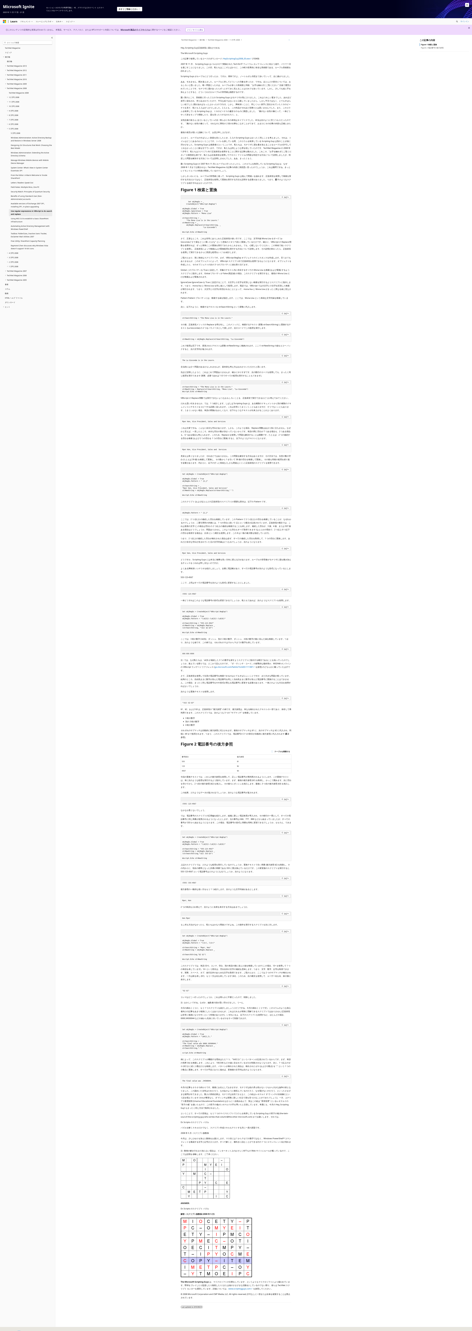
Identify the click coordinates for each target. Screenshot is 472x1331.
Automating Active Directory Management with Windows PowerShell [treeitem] (30, 227)
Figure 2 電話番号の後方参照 (432, 48)
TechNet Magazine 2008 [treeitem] (19, 93)
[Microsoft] (4, 21)
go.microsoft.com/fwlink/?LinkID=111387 (234, 667)
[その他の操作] (289, 40)
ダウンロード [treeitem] (10, 302)
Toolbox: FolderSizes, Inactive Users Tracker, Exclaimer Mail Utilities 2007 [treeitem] (29, 235)
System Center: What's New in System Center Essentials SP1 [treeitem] (29, 169)
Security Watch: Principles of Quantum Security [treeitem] (30, 191)
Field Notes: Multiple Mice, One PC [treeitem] (25, 187)
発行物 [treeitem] (9, 61)
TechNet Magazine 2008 (218, 40)
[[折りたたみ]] (52, 38)
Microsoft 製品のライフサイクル (135, 29)
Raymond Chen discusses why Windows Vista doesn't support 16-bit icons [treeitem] (29, 247)
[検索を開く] (457, 21)
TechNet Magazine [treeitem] (12, 48)
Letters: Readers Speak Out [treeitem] (22, 182)
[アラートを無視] (467, 5)
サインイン (464, 21)
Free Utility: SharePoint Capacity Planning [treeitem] (28, 241)
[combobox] (27, 43)
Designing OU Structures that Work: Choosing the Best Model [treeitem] (31, 146)
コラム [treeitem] (7, 289)
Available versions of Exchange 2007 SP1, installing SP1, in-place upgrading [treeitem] (28, 205)
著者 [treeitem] (6, 284)
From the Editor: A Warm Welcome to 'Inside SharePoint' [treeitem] (29, 176)
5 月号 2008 (235, 40)
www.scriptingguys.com (239, 1288)
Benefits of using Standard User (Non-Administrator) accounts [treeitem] (26, 197)
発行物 (202, 40)
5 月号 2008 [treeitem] (15, 133)
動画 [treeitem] (6, 293)
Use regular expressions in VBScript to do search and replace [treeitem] (31, 212)
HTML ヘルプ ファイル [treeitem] (14, 298)
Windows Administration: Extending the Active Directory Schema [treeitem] (30, 154)
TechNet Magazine (189, 40)
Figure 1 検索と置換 (429, 44)
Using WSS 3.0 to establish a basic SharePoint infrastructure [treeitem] (29, 220)
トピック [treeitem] (8, 52)
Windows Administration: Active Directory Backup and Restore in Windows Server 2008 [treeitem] (31, 139)
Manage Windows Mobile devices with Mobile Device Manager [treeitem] (30, 161)
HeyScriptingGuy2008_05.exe (236, 58)
